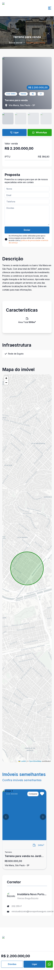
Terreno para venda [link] (35, 42)
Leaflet (23, 761)
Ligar (16, 132)
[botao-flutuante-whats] (49, 964)
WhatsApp (41, 132)
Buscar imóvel (15, 42)
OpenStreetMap (35, 761)
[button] (6, 378)
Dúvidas (12, 964)
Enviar (27, 230)
